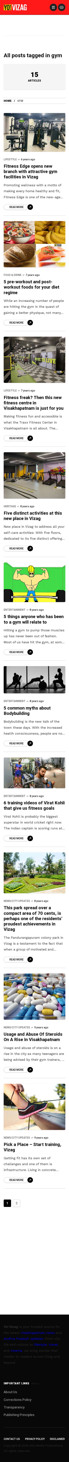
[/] (53, 7)
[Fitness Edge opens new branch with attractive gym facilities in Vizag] (34, 132)
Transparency (14, 1407)
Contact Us (12, 1439)
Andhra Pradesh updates (23, 1339)
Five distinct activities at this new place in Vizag (33, 516)
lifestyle (40, 1344)
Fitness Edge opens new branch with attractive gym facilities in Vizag (30, 171)
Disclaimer (57, 1439)
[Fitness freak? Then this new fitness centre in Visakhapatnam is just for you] (34, 360)
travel (53, 1344)
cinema (16, 1350)
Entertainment (14, 610)
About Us (10, 1392)
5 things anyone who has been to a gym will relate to (34, 619)
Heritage (10, 506)
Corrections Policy (17, 1399)
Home (8, 101)
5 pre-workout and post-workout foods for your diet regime (31, 287)
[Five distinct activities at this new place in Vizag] (34, 475)
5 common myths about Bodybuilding (27, 711)
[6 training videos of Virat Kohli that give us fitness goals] (34, 772)
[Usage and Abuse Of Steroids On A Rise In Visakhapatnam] (34, 997)
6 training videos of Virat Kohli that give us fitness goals (34, 806)
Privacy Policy (35, 1439)
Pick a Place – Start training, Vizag (32, 1147)
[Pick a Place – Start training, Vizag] (34, 1107)
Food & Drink (12, 275)
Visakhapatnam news (38, 1333)
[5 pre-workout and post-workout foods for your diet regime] (34, 244)
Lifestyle (10, 159)
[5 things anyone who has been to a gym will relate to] (34, 582)
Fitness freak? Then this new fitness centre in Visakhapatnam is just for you (33, 403)
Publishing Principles (19, 1414)
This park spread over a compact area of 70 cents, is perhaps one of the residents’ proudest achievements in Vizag (33, 919)
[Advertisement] (34, 30)
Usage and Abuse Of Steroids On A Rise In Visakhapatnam (33, 1037)
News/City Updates (17, 901)
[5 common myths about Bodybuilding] (34, 679)
